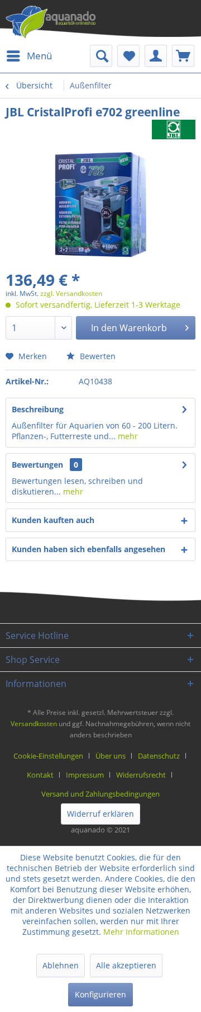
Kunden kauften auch (53, 520)
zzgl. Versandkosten (71, 293)
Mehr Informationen (141, 931)
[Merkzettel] (128, 56)
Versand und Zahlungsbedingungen (100, 794)
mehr (127, 436)
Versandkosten (34, 723)
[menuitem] (29, 56)
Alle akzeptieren (126, 965)
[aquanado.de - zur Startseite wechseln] (51, 22)
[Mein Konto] (156, 56)
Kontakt (40, 775)
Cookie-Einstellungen (48, 756)
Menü (39, 55)
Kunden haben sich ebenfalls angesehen (88, 549)
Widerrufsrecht (141, 775)
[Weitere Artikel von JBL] (173, 129)
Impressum (85, 775)
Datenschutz (159, 756)
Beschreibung (38, 409)
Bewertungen (37, 464)
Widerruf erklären (100, 813)
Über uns (110, 756)
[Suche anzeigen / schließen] (101, 56)
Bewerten (97, 356)
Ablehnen (60, 965)
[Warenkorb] (183, 56)
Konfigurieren (100, 994)
